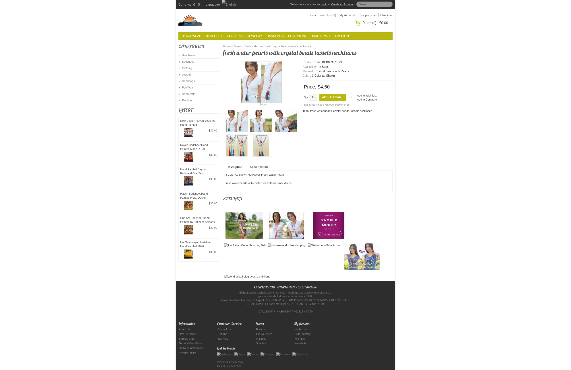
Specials (261, 343)
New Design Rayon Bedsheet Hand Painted (198, 122)
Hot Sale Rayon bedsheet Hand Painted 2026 (195, 244)
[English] (229, 4)
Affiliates (261, 338)
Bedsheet (214, 36)
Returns (222, 334)
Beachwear (191, 36)
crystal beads (341, 111)
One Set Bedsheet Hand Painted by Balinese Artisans (197, 220)
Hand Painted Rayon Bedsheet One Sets (193, 171)
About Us (184, 329)
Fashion (342, 36)
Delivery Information (191, 348)
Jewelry (255, 36)
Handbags (275, 36)
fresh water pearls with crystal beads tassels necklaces (278, 46)
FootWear (297, 36)
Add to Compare (367, 99)
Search (237, 46)
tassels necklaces (361, 111)
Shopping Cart (367, 15)
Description (234, 167)
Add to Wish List (367, 95)
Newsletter (300, 343)
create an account (342, 4)
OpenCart (238, 361)
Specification (259, 167)
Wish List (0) (328, 15)
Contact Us (224, 329)
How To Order (187, 334)
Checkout (386, 15)
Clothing (235, 36)
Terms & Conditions (191, 343)
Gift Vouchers (264, 334)
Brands (260, 329)
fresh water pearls (321, 111)
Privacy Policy (187, 352)
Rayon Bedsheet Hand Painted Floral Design (194, 195)
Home (312, 15)
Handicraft (321, 36)
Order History (302, 334)
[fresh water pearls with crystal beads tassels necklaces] (237, 121)
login (324, 4)
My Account (347, 15)
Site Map (222, 338)
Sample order (187, 338)
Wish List (299, 338)
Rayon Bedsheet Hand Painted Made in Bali (194, 147)
